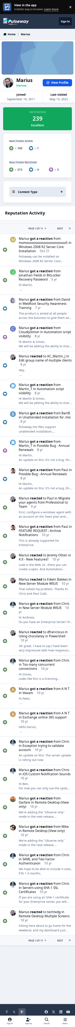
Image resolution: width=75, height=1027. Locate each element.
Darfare (24, 802)
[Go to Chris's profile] (13, 605)
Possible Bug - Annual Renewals (44, 448)
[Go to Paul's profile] (13, 471)
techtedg (54, 912)
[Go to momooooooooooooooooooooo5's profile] (13, 239)
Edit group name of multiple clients (45, 360)
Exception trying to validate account (41, 748)
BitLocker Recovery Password (40, 277)
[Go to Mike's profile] (13, 828)
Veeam (27, 693)
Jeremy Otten (57, 555)
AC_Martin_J (56, 356)
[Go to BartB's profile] (13, 414)
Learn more (8, 7)
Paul (64, 470)
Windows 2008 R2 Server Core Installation (41, 249)
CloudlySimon (29, 332)
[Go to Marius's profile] (13, 357)
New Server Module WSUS (38, 583)
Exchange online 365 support (44, 717)
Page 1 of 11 (35, 228)
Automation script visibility (45, 334)
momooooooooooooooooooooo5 (43, 243)
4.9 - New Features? (34, 559)
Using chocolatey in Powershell (42, 636)
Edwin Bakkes (57, 579)
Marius (24, 238)
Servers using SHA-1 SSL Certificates (38, 890)
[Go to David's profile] (13, 300)
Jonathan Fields (30, 275)
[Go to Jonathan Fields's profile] (13, 272)
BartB (65, 413)
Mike (65, 826)
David (65, 299)
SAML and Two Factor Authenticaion (37, 861)
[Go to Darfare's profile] (13, 799)
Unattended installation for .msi (46, 417)
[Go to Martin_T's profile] (13, 386)
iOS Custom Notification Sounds (46, 774)
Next (60, 228)
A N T (65, 689)
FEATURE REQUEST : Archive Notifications (40, 533)
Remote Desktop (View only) (44, 804)
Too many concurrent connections (37, 666)
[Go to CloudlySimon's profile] (13, 329)
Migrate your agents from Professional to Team (44, 502)
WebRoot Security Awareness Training (42, 305)
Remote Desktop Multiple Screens (44, 916)
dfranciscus (55, 632)
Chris (65, 603)
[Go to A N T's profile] (13, 690)
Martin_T (25, 389)
